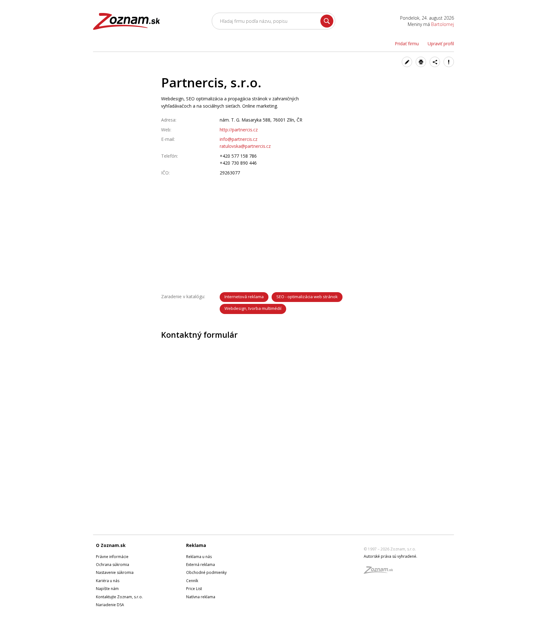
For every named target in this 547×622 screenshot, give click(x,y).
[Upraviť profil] (407, 62)
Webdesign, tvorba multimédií (252, 308)
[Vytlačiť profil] (421, 62)
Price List (194, 588)
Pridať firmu (407, 44)
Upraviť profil (441, 44)
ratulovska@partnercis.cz (245, 146)
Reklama (196, 545)
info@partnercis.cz (238, 139)
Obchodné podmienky (206, 572)
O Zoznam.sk (111, 545)
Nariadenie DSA (110, 604)
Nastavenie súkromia (115, 572)
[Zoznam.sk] (380, 572)
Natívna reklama (200, 597)
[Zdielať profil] (435, 62)
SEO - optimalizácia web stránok (307, 296)
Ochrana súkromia (112, 564)
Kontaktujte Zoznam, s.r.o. (119, 597)
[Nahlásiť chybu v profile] (448, 62)
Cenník (192, 580)
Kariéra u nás (107, 580)
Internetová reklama (244, 296)
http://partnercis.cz (239, 130)
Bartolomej (442, 24)
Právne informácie (112, 556)
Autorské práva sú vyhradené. (390, 556)
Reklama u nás (199, 556)
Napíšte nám (107, 588)
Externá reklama (200, 564)
